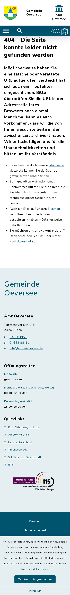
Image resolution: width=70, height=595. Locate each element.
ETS (11, 465)
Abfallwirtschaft (18, 435)
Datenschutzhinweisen (34, 569)
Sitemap (54, 209)
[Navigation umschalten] (6, 30)
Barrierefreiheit (35, 530)
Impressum (35, 590)
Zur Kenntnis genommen (35, 579)
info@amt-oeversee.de (26, 348)
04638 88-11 (19, 343)
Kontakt (35, 521)
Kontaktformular (22, 241)
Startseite (56, 165)
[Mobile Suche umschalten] (19, 31)
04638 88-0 (18, 337)
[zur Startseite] (10, 13)
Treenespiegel (17, 450)
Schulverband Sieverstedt (24, 457)
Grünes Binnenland (20, 442)
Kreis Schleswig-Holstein (24, 427)
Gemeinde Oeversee (34, 12)
